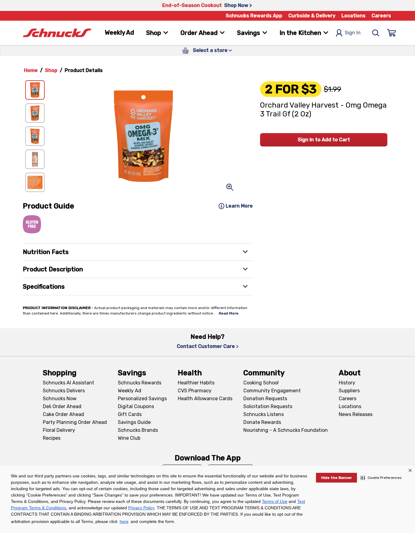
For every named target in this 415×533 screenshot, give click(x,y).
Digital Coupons (136, 406)
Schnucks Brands (138, 430)
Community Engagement (272, 391)
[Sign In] (391, 33)
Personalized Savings (142, 398)
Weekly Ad (119, 32)
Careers (381, 16)
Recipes (51, 438)
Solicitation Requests (267, 406)
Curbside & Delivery (311, 16)
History (347, 383)
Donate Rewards (262, 422)
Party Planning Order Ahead (75, 422)
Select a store (210, 50)
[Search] (375, 33)
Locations (353, 16)
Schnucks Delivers (64, 391)
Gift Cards (130, 414)
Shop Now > (238, 5)
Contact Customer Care (206, 346)
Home (31, 70)
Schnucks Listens (263, 414)
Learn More (239, 206)
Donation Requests (265, 398)
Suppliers (349, 391)
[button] (381, 478)
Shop (51, 70)
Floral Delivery (59, 430)
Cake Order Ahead (63, 414)
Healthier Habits (196, 383)
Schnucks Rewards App (254, 16)
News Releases (355, 414)
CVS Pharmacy (194, 391)
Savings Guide (134, 422)
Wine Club (129, 438)
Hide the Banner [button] (336, 478)
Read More (228, 313)
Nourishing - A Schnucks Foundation (285, 430)
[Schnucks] (58, 33)
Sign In (353, 33)
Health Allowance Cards (205, 398)
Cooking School (261, 383)
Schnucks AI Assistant (68, 383)
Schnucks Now (60, 398)
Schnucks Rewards (139, 383)
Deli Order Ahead (62, 406)
